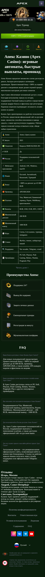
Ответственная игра (28, 515)
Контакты (12, 515)
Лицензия (34, 521)
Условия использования (16, 521)
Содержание (18, 526)
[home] (22, 3)
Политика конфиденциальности (22, 510)
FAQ (30, 526)
